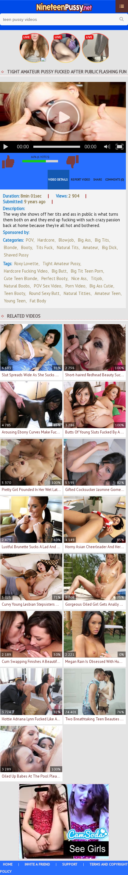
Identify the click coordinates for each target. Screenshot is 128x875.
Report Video (80, 179)
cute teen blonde (20, 278)
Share (97, 179)
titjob (96, 278)
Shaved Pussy (16, 255)
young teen (15, 301)
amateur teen (108, 293)
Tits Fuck (44, 247)
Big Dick (109, 247)
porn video (75, 286)
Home (8, 864)
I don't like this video (72, 162)
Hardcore (46, 240)
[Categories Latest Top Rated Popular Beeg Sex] (121, 6)
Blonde (10, 247)
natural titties (77, 293)
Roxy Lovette (26, 263)
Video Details (58, 179)
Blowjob (66, 240)
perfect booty (54, 278)
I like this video (8, 162)
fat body (38, 301)
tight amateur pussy (61, 263)
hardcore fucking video (26, 271)
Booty (26, 247)
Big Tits (102, 240)
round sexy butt (44, 293)
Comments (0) (114, 179)
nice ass (79, 278)
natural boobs (17, 286)
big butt (59, 271)
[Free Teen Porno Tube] (64, 6)
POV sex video (47, 286)
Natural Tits (68, 247)
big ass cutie (101, 286)
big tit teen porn (87, 271)
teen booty (14, 293)
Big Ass (84, 240)
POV (29, 240)
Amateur (90, 247)
